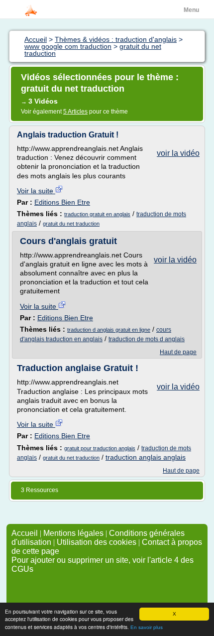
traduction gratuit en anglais (97, 214)
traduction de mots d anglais (146, 339)
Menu (191, 9)
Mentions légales (73, 533)
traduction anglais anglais (146, 457)
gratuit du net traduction (71, 224)
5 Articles (75, 111)
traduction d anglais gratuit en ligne (108, 330)
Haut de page (178, 352)
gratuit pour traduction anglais (99, 448)
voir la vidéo (178, 153)
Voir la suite (36, 191)
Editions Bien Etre (62, 202)
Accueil (24, 533)
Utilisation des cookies (96, 542)
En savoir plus (146, 627)
